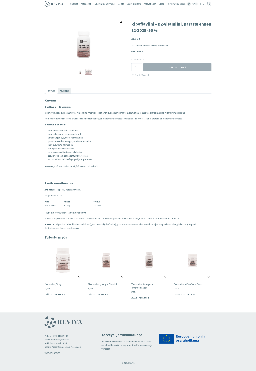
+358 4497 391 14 (60, 336)
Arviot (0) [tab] (64, 91)
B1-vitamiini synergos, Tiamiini (102, 284)
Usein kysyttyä (134, 3)
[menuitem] (202, 4)
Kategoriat (86, 3)
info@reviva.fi (62, 339)
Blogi (161, 3)
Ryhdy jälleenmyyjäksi (104, 3)
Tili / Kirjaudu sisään (175, 3)
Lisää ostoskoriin (177, 67)
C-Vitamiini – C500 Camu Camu (188, 284)
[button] (121, 22)
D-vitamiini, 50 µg (53, 284)
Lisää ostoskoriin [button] (54, 294)
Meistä (121, 3)
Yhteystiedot (150, 3)
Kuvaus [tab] (51, 91)
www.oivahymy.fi (52, 352)
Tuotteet (73, 3)
